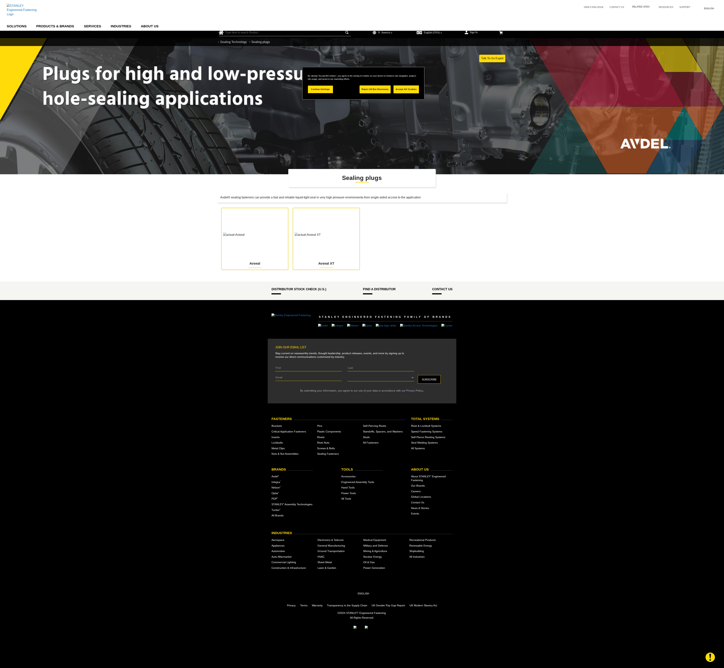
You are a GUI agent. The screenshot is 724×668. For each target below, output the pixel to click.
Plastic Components (329, 431)
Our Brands (418, 485)
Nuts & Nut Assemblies (285, 453)
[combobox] (287, 32)
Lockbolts (277, 442)
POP (275, 498)
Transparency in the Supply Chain (347, 605)
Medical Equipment (374, 539)
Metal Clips (278, 448)
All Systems (418, 448)
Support (684, 7)
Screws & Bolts (326, 448)
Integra (276, 482)
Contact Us (617, 7)
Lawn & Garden (327, 567)
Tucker (276, 509)
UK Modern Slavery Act (423, 605)
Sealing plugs (260, 42)
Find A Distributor (379, 289)
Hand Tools (348, 487)
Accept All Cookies (406, 89)
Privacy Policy (414, 390)
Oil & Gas (369, 562)
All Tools (346, 498)
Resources (666, 7)
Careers (416, 491)
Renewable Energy (420, 545)
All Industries (417, 556)
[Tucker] (446, 325)
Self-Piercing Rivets (374, 425)
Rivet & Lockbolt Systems (426, 425)
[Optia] (367, 325)
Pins (319, 425)
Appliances (278, 545)
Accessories (348, 476)
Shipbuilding (416, 551)
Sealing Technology (233, 42)
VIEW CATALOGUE (594, 7)
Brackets (277, 425)
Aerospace (278, 539)
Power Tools (348, 493)
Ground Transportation (331, 551)
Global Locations (421, 496)
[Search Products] (347, 32)
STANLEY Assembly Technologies (292, 504)
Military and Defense (375, 545)
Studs (366, 437)
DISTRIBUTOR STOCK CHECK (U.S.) (299, 289)
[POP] (386, 325)
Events (415, 513)
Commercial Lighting (284, 562)
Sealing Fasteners (328, 453)
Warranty (317, 605)
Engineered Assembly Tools (357, 482)
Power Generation (374, 567)
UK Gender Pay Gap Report (388, 605)
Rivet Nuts (323, 442)
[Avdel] (323, 325)
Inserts (276, 437)
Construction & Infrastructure (289, 567)
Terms (304, 605)
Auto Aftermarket (281, 556)
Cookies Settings (320, 89)
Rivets (320, 437)
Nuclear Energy (372, 556)
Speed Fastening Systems (426, 431)
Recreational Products (422, 539)
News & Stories (420, 508)
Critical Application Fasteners (289, 431)
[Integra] (337, 325)
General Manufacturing (331, 545)
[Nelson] (352, 325)
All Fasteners (371, 442)
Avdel (275, 476)
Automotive (278, 551)
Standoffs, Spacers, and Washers (383, 431)
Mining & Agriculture (375, 551)
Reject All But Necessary (375, 89)
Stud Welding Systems (424, 442)
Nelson (276, 487)
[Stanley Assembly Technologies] (418, 325)
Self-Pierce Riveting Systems (428, 437)
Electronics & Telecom (331, 539)
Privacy (291, 605)
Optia (275, 493)
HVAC (321, 556)
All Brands (278, 515)
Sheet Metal (325, 562)
